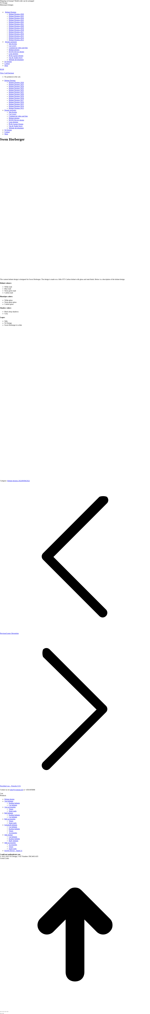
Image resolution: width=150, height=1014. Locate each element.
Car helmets (13, 805)
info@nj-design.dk (16, 790)
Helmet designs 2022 (14, 481)
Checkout (10, 73)
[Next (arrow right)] (3, 1013)
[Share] (3, 1011)
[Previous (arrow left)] (1, 1013)
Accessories (13, 833)
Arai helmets (8, 801)
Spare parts (12, 811)
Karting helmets (14, 803)
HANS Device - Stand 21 (13, 851)
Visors (11, 809)
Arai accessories (10, 807)
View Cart (3, 73)
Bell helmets (8, 813)
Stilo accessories (10, 843)
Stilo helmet (8, 835)
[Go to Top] (75, 1009)
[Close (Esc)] (1, 1011)
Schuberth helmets (10, 825)
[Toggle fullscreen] (5, 1011)
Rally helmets (13, 841)
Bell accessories (9, 819)
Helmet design (9, 799)
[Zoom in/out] (7, 1011)
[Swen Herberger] (33, 209)
